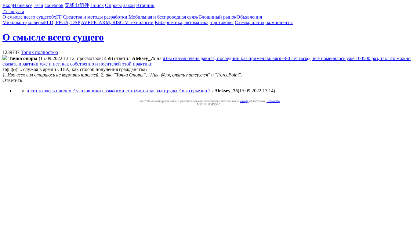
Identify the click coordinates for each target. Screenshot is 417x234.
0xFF (56, 17)
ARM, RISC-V (114, 22)
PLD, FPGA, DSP (62, 22)
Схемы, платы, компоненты (264, 22)
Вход (7, 5)
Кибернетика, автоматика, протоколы (194, 22)
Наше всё (22, 5)
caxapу (244, 101)
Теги (38, 5)
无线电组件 (77, 5)
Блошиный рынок (218, 17)
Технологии (141, 22)
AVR (86, 22)
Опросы (113, 5)
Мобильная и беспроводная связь (163, 17)
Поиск (97, 5)
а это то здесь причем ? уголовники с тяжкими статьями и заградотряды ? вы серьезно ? (118, 90)
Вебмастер (273, 101)
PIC (95, 22)
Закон (129, 5)
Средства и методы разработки (95, 17)
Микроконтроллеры (23, 22)
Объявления (249, 17)
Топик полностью (39, 52)
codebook (54, 5)
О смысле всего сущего (26, 17)
